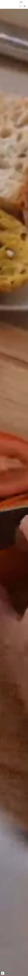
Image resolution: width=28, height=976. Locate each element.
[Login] (20, 6)
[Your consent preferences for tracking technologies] (2, 973)
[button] (24, 6)
